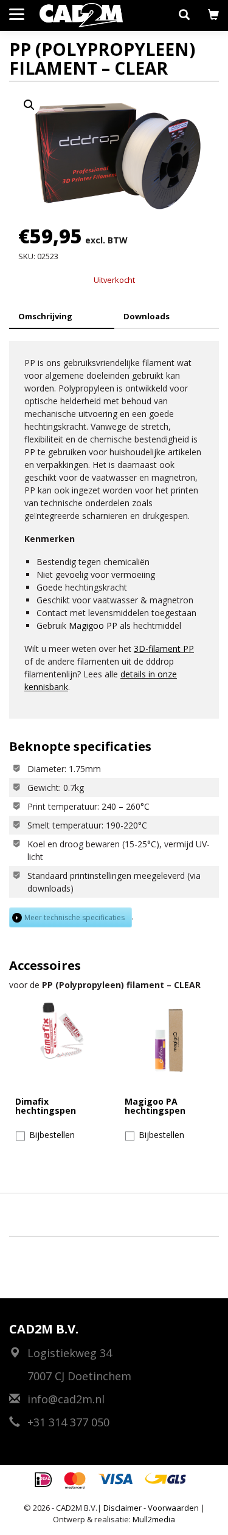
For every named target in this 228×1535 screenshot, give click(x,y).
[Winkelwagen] (213, 14)
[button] (184, 14)
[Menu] (16, 13)
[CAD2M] (81, 15)
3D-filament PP (164, 648)
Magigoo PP (93, 625)
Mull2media (154, 1519)
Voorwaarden (173, 1507)
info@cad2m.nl (64, 1399)
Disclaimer (122, 1507)
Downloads (146, 316)
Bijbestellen (52, 1134)
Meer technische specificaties (74, 917)
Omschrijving (45, 316)
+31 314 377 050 (66, 1422)
